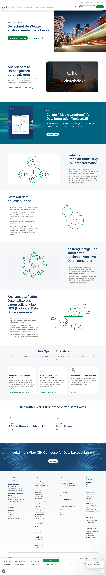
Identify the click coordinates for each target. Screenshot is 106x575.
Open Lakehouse (39, 496)
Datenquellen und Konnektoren (16, 499)
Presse (9, 516)
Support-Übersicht (91, 494)
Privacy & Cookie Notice (30, 566)
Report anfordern (53, 134)
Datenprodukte (38, 494)
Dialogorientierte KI (39, 508)
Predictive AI (38, 510)
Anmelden (97, 2)
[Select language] (103, 2)
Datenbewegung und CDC (41, 487)
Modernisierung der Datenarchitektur (65, 491)
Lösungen (29, 7)
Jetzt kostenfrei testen (87, 6)
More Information (51, 564)
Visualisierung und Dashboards (39, 515)
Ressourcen (49, 7)
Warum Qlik (14, 7)
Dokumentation (90, 486)
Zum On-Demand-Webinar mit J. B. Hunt (20, 87)
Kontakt (100, 6)
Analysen (37, 547)
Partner (9, 512)
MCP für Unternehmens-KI (14, 501)
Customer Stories (90, 522)
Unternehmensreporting (41, 520)
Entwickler (88, 498)
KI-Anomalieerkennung (40, 512)
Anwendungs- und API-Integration (40, 502)
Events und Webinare (91, 520)
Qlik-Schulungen (90, 485)
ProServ (62, 511)
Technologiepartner (13, 497)
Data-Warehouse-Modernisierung (39, 499)
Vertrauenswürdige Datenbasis (15, 490)
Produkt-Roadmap (91, 535)
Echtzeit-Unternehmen (66, 489)
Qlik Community (90, 496)
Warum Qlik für (12, 481)
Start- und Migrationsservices (91, 508)
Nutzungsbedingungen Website (69, 563)
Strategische (38, 536)
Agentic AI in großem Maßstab (67, 485)
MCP (36, 529)
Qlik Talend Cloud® (39, 483)
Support (81, 2)
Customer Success (39, 7)
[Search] (76, 7)
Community (63, 513)
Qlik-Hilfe (62, 515)
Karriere (10, 514)
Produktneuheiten (90, 537)
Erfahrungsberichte (91, 488)
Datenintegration (39, 545)
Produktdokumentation (92, 531)
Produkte (22, 7)
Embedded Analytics (40, 518)
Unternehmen (89, 2)
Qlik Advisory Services (92, 511)
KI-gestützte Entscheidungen (67, 483)
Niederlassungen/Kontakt (14, 518)
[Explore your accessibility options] (3, 571)
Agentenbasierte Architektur (15, 488)
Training (62, 509)
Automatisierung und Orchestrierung (40, 522)
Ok (51, 560)
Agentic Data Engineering (41, 485)
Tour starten (36, 38)
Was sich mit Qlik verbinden (15, 494)
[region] (31, 562)
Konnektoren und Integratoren (39, 531)
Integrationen (89, 533)
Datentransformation (40, 489)
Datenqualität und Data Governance (40, 491)
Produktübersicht (39, 539)
